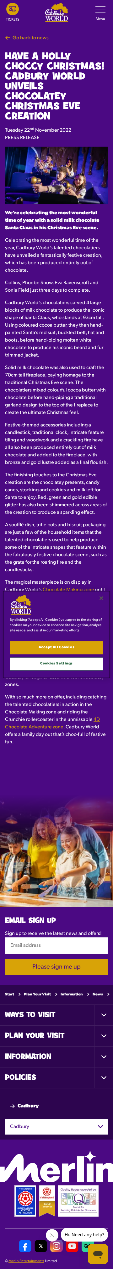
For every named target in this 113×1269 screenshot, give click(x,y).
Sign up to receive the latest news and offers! (53, 933)
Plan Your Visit (37, 994)
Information (72, 994)
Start (9, 994)
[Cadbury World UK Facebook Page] (25, 1246)
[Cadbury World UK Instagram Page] (56, 1246)
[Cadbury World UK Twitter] (41, 1246)
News (98, 994)
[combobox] (56, 1127)
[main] (56, 634)
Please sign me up (56, 967)
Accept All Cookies (56, 647)
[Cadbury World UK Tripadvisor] (88, 1246)
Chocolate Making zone (68, 589)
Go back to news (31, 38)
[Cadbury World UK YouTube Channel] (72, 1246)
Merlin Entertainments (26, 1261)
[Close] (101, 598)
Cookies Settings (56, 664)
